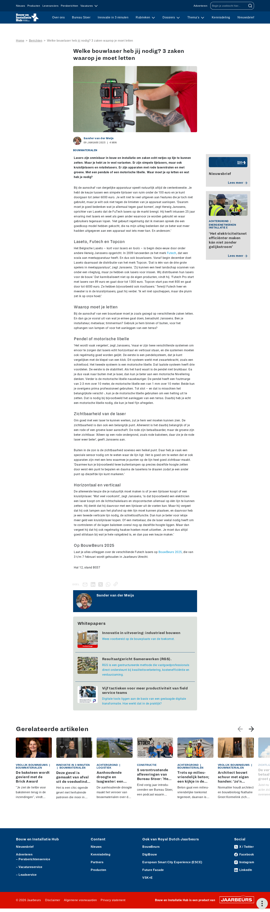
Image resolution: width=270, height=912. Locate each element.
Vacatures (87, 5)
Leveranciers (50, 5)
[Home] (27, 17)
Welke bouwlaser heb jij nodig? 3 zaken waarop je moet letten (90, 40)
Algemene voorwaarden (80, 900)
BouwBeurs (151, 846)
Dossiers (169, 17)
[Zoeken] (250, 6)
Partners (97, 862)
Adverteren (200, 5)
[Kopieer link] (116, 584)
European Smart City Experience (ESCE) (172, 862)
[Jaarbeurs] (236, 899)
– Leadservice (26, 874)
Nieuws (20, 5)
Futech (171, 253)
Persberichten (69, 5)
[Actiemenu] (262, 903)
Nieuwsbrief (245, 17)
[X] (101, 584)
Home (20, 40)
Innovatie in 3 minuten (113, 17)
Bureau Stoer (81, 17)
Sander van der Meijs (99, 138)
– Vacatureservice (29, 867)
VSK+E (147, 877)
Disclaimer (52, 900)
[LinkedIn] (94, 584)
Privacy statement (113, 900)
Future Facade (153, 869)
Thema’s (193, 17)
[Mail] (85, 584)
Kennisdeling (221, 17)
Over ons (58, 17)
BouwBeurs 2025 (170, 552)
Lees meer (235, 182)
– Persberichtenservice (33, 859)
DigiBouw (149, 854)
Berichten (35, 40)
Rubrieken (143, 17)
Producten (33, 5)
